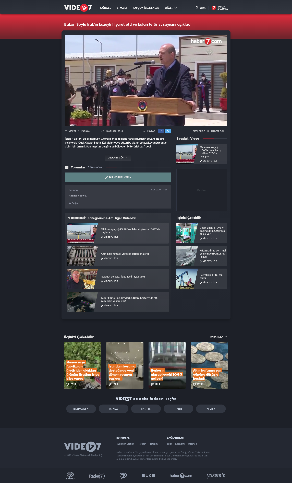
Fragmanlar (81, 408)
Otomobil (193, 443)
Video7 (72, 131)
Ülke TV (148, 475)
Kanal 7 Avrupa (123, 475)
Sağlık (146, 408)
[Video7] (78, 8)
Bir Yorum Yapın (119, 177)
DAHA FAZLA (217, 337)
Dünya (113, 408)
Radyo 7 (97, 475)
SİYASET (122, 8)
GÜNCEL (105, 8)
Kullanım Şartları (125, 443)
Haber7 (181, 475)
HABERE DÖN (218, 131)
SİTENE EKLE (198, 131)
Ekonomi (180, 443)
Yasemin (216, 475)
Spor (178, 408)
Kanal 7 (70, 475)
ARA (202, 8)
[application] (146, 80)
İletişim (154, 443)
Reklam (142, 443)
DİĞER (169, 8)
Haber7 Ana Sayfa (220, 8)
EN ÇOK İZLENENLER (146, 8)
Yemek (210, 408)
